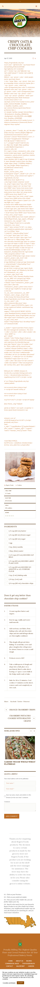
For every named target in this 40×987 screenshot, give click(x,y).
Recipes (29, 958)
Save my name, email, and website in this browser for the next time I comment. (18, 794)
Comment (7, 799)
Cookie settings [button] (9, 983)
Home (10, 958)
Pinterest (26, 701)
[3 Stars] (9, 515)
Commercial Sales (12, 961)
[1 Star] (6, 515)
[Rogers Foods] (20, 21)
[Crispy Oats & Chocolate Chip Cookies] (20, 467)
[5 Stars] (13, 515)
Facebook (13, 701)
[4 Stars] (11, 515)
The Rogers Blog (28, 961)
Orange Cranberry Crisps (22, 709)
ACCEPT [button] (20, 983)
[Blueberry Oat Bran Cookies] (20, 747)
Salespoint (20, 964)
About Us (19, 958)
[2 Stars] (7, 515)
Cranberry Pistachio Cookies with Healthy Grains (19, 718)
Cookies (19, 485)
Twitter (19, 701)
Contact (9, 964)
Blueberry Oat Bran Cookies (19, 762)
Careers (31, 964)
